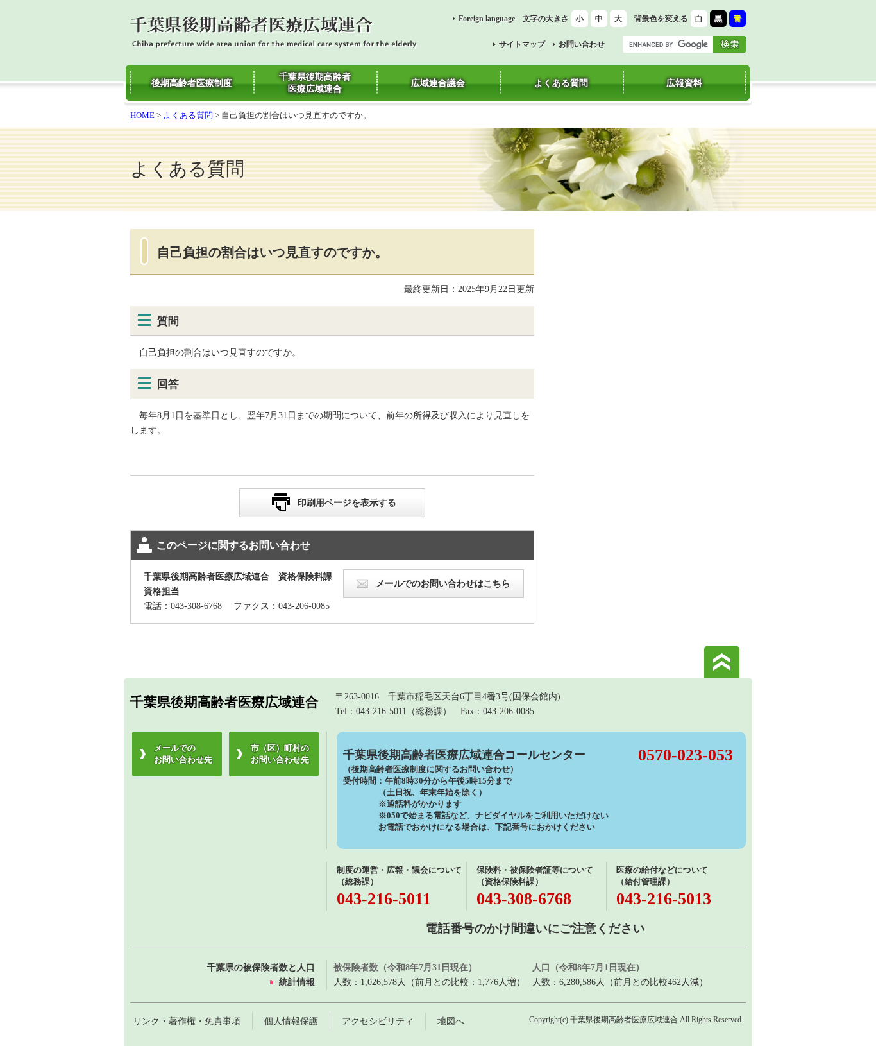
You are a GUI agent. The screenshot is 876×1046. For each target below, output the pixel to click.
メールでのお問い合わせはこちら (443, 583)
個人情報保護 (291, 1021)
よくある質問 (188, 115)
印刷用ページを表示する (347, 502)
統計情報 (297, 982)
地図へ (450, 1021)
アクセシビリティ (378, 1021)
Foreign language (487, 18)
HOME (142, 115)
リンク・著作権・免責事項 (186, 1021)
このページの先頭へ (721, 662)
